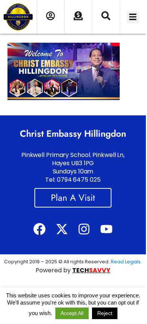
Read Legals (126, 261)
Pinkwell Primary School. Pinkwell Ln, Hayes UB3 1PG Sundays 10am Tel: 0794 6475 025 (73, 167)
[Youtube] (106, 229)
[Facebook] (39, 229)
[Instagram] (84, 229)
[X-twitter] (62, 229)
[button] (133, 17)
